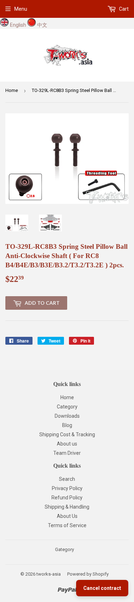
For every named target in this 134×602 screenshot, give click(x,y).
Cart (123, 9)
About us (67, 444)
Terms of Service (67, 525)
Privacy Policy (67, 488)
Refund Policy (67, 497)
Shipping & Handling (67, 507)
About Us (67, 516)
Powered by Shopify (88, 574)
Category (67, 407)
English (18, 25)
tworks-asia (48, 574)
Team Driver (67, 453)
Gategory (64, 549)
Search (67, 479)
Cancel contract (102, 588)
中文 (42, 25)
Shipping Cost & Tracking (67, 434)
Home (11, 90)
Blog (67, 425)
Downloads (67, 416)
